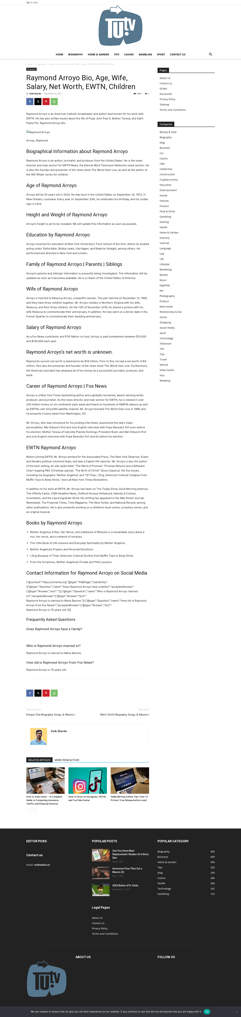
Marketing (166, 269)
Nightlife (165, 285)
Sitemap (164, 104)
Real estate (166, 306)
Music (163, 280)
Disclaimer (166, 94)
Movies (164, 274)
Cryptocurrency (169, 179)
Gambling (145, 54)
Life (162, 259)
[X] (37, 101)
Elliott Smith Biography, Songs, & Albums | (124, 714)
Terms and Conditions (173, 109)
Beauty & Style (168, 132)
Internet (164, 243)
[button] (210, 54)
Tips (116, 54)
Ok (207, 1011)
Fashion (164, 200)
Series (163, 317)
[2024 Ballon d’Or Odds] (101, 890)
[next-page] (34, 811)
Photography (167, 296)
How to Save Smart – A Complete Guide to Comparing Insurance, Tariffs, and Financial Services (44, 800)
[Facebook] (29, 101)
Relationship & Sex (171, 311)
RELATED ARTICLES (39, 760)
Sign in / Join (32, 2)
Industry (165, 237)
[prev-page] (28, 811)
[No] (236, 1011)
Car (162, 153)
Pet (161, 290)
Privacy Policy (167, 99)
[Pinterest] (46, 101)
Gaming (164, 222)
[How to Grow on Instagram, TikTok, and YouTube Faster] (87, 780)
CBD (162, 163)
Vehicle (164, 364)
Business (165, 148)
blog (162, 142)
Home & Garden (98, 54)
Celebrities (166, 169)
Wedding (165, 380)
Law (162, 253)
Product (164, 301)
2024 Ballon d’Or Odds (125, 885)
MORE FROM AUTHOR (67, 760)
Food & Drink (167, 211)
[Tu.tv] (120, 27)
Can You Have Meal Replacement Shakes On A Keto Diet (130, 854)
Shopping (165, 322)
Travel (163, 359)
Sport (161, 54)
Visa (162, 375)
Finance (164, 206)
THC (162, 349)
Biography (75, 54)
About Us (165, 78)
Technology (166, 338)
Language (165, 248)
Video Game (167, 370)
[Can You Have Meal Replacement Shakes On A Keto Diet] (101, 855)
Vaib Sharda (35, 93)
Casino (129, 54)
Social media (167, 327)
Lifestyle (164, 264)
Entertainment (168, 190)
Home (59, 54)
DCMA (163, 88)
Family (163, 195)
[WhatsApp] (54, 101)
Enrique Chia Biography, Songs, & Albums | (50, 714)
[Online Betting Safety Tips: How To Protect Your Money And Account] (130, 780)
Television (165, 343)
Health (163, 227)
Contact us (177, 54)
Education (165, 185)
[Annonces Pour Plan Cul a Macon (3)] (101, 873)
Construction (167, 174)
